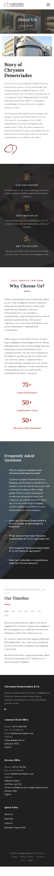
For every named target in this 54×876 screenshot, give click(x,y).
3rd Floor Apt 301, (13, 784)
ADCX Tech (39, 853)
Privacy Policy (27, 856)
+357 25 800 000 (19, 726)
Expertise (9, 818)
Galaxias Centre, (12, 780)
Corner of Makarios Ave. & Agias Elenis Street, (26, 787)
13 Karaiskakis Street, (14, 740)
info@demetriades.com (22, 733)
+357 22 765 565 (18, 767)
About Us (8, 814)
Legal (30, 860)
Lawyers (8, 823)
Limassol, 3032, (11, 743)
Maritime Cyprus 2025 (15, 827)
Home (15, 856)
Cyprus (7, 747)
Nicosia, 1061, (10, 791)
